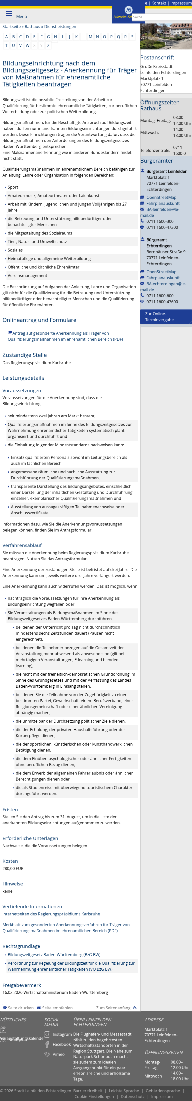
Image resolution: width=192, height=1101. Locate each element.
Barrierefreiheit (87, 1091)
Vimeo (59, 1054)
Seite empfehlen (57, 1008)
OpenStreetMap (161, 197)
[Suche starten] (188, 17)
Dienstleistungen (60, 26)
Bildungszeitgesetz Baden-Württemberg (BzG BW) (54, 954)
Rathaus (32, 26)
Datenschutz (132, 1096)
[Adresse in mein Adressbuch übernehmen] (142, 170)
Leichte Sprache (124, 1091)
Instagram (62, 1034)
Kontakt (159, 3)
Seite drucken (21, 1008)
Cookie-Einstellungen (94, 1096)
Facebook (62, 1044)
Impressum (181, 3)
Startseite (11, 26)
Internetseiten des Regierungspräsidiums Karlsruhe (51, 914)
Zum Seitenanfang (113, 1008)
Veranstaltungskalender (22, 1036)
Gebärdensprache (163, 1091)
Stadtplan (18, 1039)
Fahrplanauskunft (163, 203)
